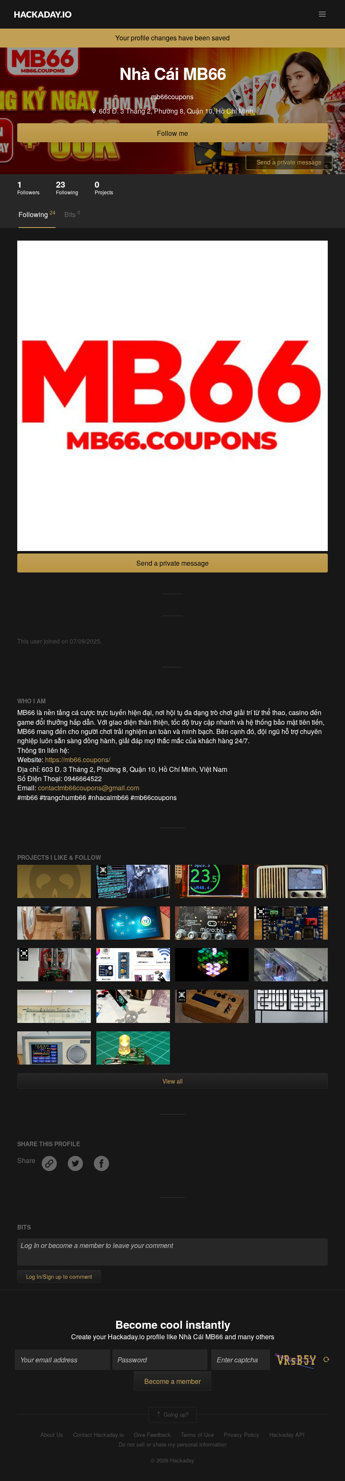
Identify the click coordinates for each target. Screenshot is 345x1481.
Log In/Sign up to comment (59, 1276)
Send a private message (289, 162)
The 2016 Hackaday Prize (23, 954)
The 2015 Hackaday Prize (181, 996)
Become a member (172, 1381)
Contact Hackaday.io (98, 1435)
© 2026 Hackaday (172, 1460)
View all (172, 1081)
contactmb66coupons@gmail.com (88, 787)
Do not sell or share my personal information (172, 1444)
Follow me (172, 133)
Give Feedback (152, 1435)
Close (336, 38)
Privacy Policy (241, 1435)
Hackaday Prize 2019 (260, 912)
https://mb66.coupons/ (77, 759)
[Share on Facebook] (101, 1160)
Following (37, 214)
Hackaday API (287, 1435)
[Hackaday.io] (43, 14)
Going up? (175, 1414)
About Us (51, 1435)
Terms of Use (197, 1435)
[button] (322, 14)
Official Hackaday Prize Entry (102, 871)
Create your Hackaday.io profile (118, 1336)
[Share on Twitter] (76, 1160)
